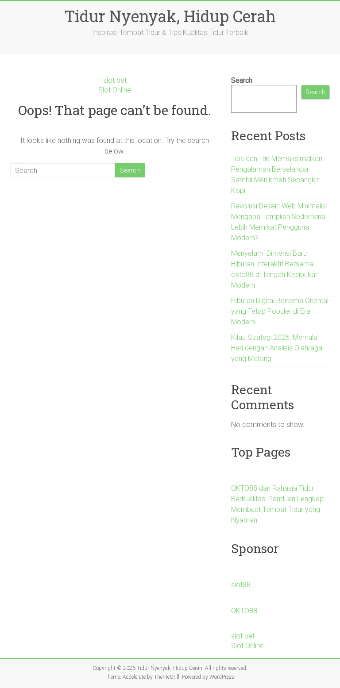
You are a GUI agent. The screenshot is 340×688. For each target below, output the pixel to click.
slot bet (115, 80)
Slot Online (114, 90)
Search (241, 80)
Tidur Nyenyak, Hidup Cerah (170, 16)
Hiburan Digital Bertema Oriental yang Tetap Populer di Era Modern (279, 311)
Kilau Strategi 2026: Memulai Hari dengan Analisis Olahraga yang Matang (276, 348)
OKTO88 (244, 611)
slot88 (241, 584)
